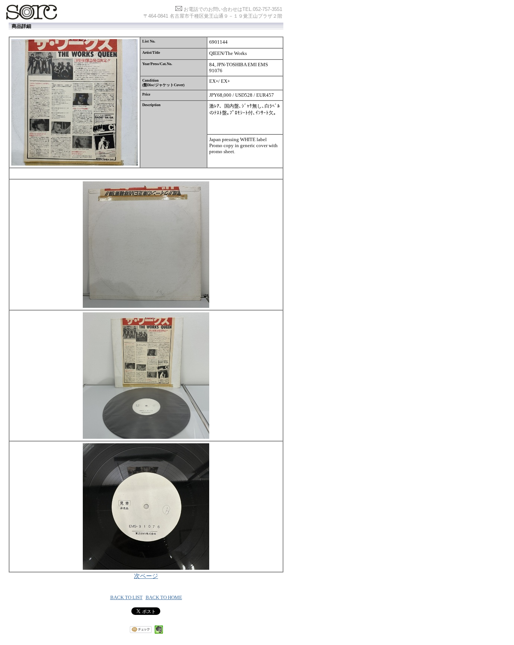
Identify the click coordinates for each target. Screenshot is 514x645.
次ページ (146, 576)
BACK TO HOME (164, 597)
